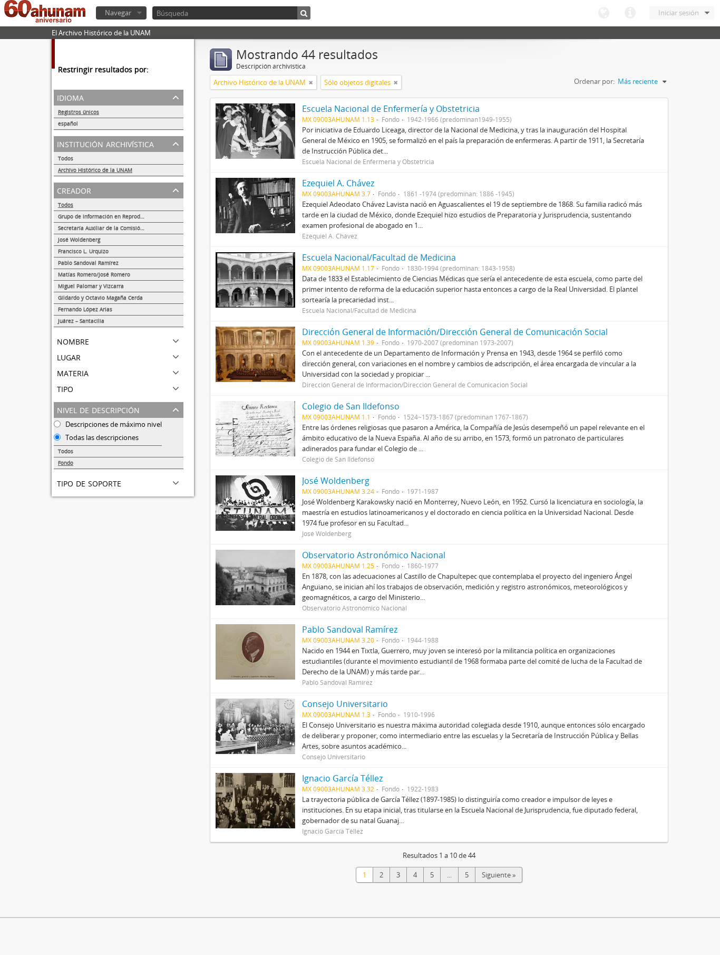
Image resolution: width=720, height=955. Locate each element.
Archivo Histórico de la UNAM (95, 170)
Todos (65, 158)
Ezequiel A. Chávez (338, 183)
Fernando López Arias (85, 309)
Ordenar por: (594, 81)
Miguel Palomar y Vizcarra (91, 286)
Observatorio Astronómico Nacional (373, 555)
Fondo (65, 462)
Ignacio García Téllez (342, 778)
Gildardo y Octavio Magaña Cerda (100, 297)
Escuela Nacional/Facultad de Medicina (379, 257)
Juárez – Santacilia (81, 320)
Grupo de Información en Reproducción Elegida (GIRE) (120, 216)
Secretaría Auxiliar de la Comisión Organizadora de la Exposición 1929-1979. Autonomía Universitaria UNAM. (120, 228)
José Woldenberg (79, 239)
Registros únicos (78, 112)
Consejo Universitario (345, 704)
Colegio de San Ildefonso (351, 406)
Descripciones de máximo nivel (113, 424)
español (68, 123)
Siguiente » (498, 875)
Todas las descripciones (101, 437)
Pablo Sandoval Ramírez (88, 262)
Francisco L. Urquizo (83, 251)
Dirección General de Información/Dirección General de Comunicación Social (455, 332)
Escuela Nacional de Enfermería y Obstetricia (391, 108)
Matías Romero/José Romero (94, 274)
